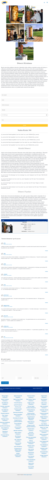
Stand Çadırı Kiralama (18, 443)
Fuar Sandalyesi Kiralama (31, 460)
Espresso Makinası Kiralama (5, 423)
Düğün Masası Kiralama (44, 417)
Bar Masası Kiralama (18, 436)
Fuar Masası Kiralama (31, 456)
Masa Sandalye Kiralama (18, 415)
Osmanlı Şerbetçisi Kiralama (31, 437)
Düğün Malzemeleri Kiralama (18, 455)
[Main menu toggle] (44, 2)
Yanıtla (46, 250)
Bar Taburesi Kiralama (18, 440)
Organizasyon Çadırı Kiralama (18, 420)
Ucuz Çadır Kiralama (31, 467)
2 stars (35, 221)
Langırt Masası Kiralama (44, 456)
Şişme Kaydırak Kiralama (18, 396)
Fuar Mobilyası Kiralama (44, 445)
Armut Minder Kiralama (18, 424)
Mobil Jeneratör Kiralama (44, 435)
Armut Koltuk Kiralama (18, 427)
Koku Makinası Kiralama (5, 428)
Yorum (2, 363)
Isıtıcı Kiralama (18, 446)
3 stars (38, 221)
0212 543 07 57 (39, 388)
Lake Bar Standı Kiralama (44, 410)
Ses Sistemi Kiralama (44, 400)
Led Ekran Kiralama (5, 426)
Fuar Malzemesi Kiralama (44, 442)
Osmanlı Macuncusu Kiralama (31, 434)
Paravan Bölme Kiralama (5, 435)
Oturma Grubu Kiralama (31, 396)
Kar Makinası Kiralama (5, 410)
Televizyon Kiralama (5, 432)
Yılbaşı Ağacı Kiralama (5, 396)
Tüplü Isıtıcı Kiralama (31, 463)
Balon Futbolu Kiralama (5, 400)
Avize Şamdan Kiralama (44, 452)
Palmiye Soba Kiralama (5, 419)
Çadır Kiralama (18, 405)
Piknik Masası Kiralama (31, 422)
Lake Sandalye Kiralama (44, 407)
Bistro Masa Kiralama (18, 433)
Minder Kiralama (18, 430)
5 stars (44, 221)
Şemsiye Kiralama (18, 412)
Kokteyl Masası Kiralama (31, 410)
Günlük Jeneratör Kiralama (5, 407)
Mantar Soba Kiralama (31, 446)
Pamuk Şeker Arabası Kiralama (31, 407)
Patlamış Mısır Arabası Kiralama (31, 414)
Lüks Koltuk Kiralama (31, 449)
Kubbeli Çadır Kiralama (44, 449)
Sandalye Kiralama (18, 418)
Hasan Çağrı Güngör (28, 474)
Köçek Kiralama (5, 413)
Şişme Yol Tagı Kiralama (44, 428)
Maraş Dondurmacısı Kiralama (31, 442)
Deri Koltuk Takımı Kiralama (31, 400)
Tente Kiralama (18, 403)
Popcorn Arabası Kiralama (44, 431)
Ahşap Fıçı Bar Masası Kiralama (31, 426)
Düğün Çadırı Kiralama (31, 403)
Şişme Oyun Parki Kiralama (18, 400)
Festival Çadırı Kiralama (18, 409)
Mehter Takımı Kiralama (44, 438)
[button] (47, 2)
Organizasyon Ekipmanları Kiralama (31, 418)
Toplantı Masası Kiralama (44, 414)
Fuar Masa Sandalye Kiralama (44, 424)
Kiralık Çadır (18, 407)
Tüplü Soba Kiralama (44, 396)
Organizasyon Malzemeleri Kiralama (18, 450)
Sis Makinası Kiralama (5, 403)
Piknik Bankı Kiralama (31, 453)
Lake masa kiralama (44, 403)
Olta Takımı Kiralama (5, 416)
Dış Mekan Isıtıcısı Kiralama (44, 421)
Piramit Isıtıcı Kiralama (31, 429)
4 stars (41, 221)
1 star (33, 221)
